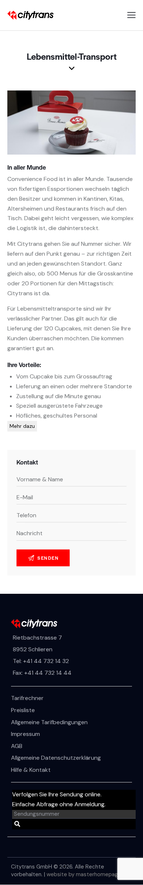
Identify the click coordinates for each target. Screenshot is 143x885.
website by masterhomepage (84, 874)
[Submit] (17, 824)
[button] (131, 15)
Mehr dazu (22, 426)
